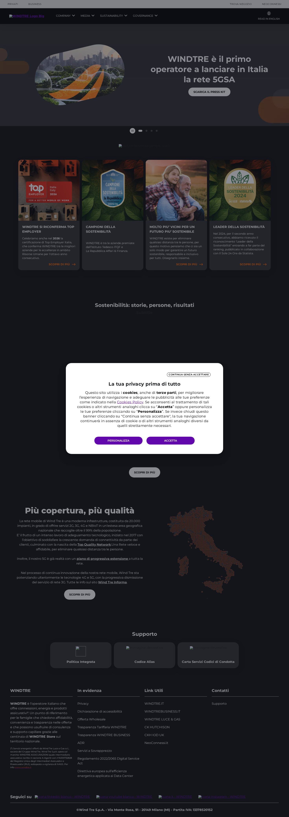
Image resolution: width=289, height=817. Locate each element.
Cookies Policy (130, 402)
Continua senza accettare (189, 374)
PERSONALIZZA (118, 440)
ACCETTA (170, 440)
